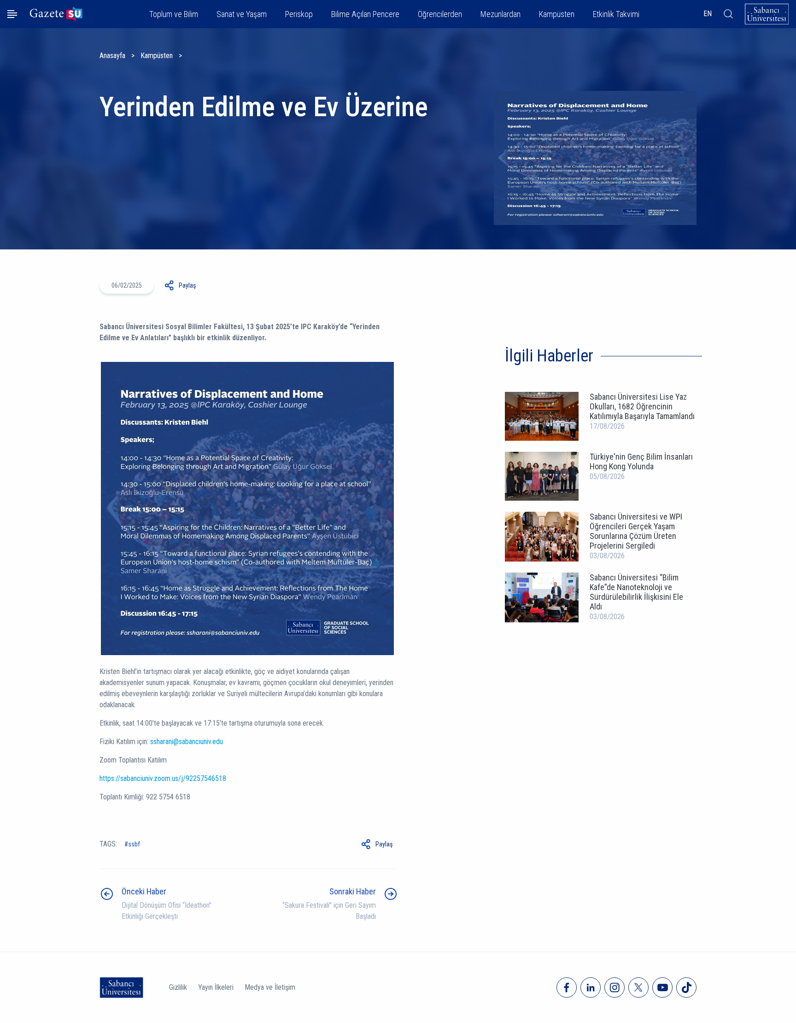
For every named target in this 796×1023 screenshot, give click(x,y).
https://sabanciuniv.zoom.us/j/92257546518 (163, 778)
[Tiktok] (686, 987)
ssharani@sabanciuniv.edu (186, 741)
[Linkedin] (590, 987)
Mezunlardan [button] (500, 14)
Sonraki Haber (352, 891)
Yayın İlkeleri (216, 987)
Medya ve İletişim (270, 987)
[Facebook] (566, 987)
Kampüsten (156, 55)
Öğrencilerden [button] (440, 14)
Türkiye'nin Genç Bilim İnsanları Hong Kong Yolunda (641, 461)
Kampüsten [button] (556, 14)
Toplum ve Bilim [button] (173, 14)
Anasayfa (112, 55)
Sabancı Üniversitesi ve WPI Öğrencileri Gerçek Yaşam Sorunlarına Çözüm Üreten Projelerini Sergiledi (636, 531)
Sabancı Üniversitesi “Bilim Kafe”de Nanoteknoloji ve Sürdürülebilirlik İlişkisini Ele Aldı (636, 592)
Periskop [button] (299, 14)
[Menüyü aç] (12, 14)
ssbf (134, 844)
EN (707, 13)
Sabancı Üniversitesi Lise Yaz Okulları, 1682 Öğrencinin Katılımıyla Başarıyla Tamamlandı (642, 406)
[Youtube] (662, 987)
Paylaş (187, 285)
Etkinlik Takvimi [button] (616, 14)
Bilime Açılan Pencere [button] (365, 14)
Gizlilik (178, 987)
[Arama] (728, 13)
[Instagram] (614, 987)
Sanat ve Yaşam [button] (242, 14)
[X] (638, 987)
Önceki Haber (144, 891)
